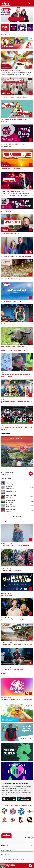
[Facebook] (29, 837)
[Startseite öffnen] (5, 3)
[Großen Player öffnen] (26, 865)
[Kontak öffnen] (26, 3)
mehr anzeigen (17, 516)
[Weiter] (32, 676)
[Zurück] (29, 676)
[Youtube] (26, 837)
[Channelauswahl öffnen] (29, 3)
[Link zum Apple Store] (9, 799)
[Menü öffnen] (31, 3)
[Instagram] (32, 837)
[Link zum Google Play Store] (24, 799)
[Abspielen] (30, 865)
